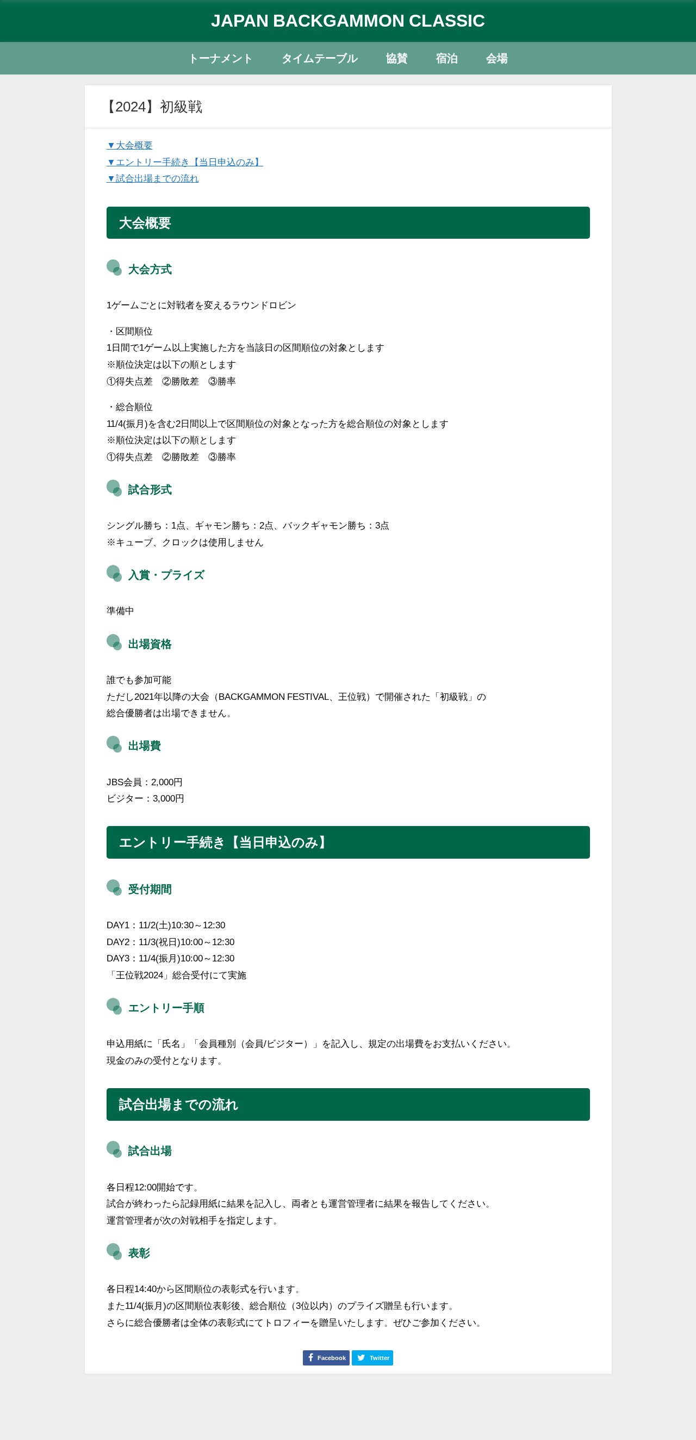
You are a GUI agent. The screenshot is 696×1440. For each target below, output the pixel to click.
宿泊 (447, 58)
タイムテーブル (320, 58)
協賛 (397, 58)
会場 (497, 58)
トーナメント (220, 58)
